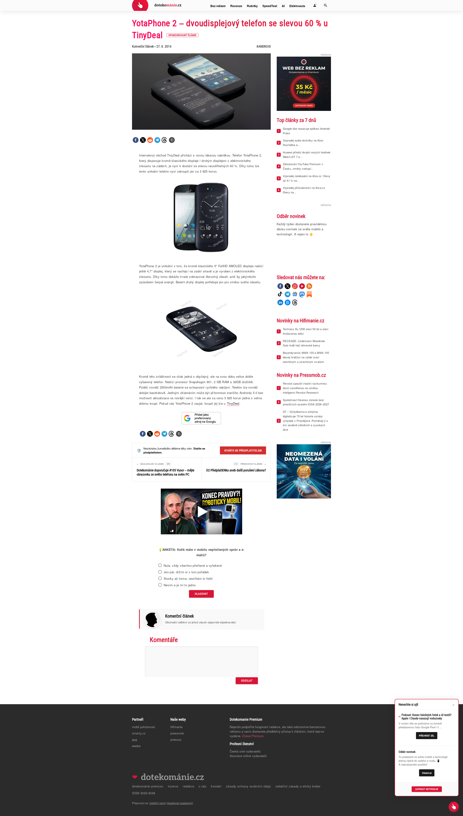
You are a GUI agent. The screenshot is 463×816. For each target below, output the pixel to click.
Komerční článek (143, 46)
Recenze (236, 6)
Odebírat (427, 773)
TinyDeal (233, 403)
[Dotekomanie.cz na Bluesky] (287, 302)
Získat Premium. (253, 736)
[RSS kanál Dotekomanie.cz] (309, 286)
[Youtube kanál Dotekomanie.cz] (302, 286)
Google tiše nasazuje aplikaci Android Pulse (306, 131)
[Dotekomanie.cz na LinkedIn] (280, 302)
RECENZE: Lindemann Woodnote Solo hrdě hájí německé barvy (304, 343)
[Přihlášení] (314, 5)
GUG (134, 739)
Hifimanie (176, 726)
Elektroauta (297, 6)
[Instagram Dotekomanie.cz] (295, 286)
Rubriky (252, 6)
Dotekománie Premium (147, 786)
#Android (263, 46)
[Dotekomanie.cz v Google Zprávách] (295, 294)
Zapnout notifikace (426, 789)
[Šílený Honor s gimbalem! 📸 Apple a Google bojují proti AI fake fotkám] (201, 512)
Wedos (136, 745)
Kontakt (216, 786)
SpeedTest (269, 6)
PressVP (175, 739)
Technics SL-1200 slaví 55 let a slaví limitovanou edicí (305, 331)
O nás (202, 786)
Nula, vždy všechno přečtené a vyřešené (193, 565)
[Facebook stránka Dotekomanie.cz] (280, 286)
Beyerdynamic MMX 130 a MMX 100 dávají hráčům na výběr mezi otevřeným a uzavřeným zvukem (306, 357)
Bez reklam (218, 6)
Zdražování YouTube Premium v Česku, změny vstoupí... (303, 166)
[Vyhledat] (325, 5)
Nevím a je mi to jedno (180, 585)
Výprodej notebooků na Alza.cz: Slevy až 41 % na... (306, 178)
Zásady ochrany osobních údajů (248, 786)
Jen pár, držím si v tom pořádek (186, 572)
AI (283, 6)
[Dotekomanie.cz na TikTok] (280, 294)
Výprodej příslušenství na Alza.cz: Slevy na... (304, 190)
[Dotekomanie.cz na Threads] (295, 302)
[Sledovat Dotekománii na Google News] (201, 418)
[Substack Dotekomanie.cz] (309, 294)
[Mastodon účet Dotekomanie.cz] (302, 294)
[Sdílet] (136, 140)
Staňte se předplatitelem (243, 450)
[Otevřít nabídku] (454, 807)
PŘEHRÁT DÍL (426, 735)
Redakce (188, 786)
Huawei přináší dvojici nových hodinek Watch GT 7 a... (307, 154)
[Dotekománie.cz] (156, 6)
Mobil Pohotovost (143, 726)
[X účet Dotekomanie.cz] (287, 286)
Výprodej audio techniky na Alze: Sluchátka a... (303, 142)
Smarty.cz (139, 733)
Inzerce (173, 786)
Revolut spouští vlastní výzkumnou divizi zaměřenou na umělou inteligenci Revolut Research (305, 387)
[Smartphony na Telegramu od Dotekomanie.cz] (287, 294)
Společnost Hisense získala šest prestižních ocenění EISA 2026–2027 (306, 402)
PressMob (177, 733)
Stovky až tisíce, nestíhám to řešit (188, 578)
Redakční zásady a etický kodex (298, 786)
